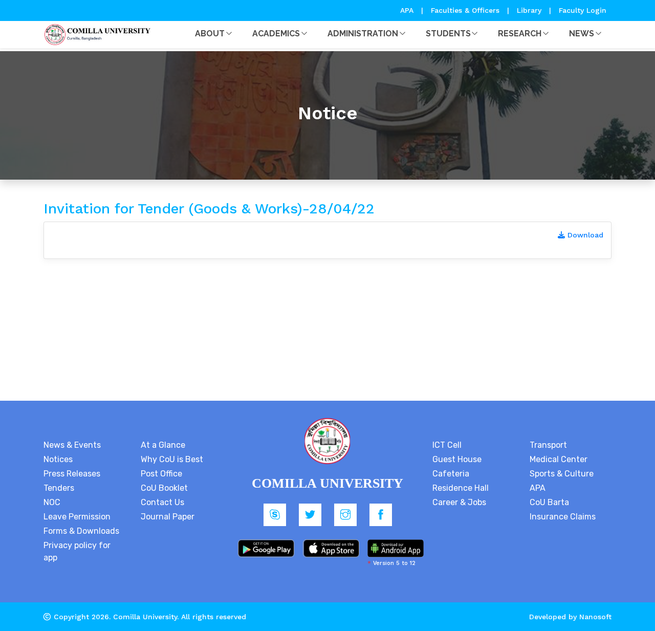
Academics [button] (276, 33)
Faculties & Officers (465, 10)
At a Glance (163, 445)
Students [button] (448, 33)
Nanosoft (595, 617)
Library (530, 10)
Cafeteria (450, 473)
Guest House (457, 459)
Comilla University (145, 617)
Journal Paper (167, 516)
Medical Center (558, 459)
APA (408, 10)
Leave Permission (77, 516)
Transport (548, 445)
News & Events (72, 445)
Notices (58, 459)
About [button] (210, 33)
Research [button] (519, 33)
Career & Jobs (459, 502)
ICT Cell (447, 445)
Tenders (58, 488)
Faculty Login (582, 10)
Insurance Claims (563, 516)
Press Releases (71, 473)
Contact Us (162, 502)
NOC (51, 502)
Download (584, 235)
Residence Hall (460, 488)
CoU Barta (549, 502)
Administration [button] (363, 33)
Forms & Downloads (81, 531)
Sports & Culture (562, 473)
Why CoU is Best (172, 459)
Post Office (161, 473)
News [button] (581, 33)
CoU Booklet (164, 488)
